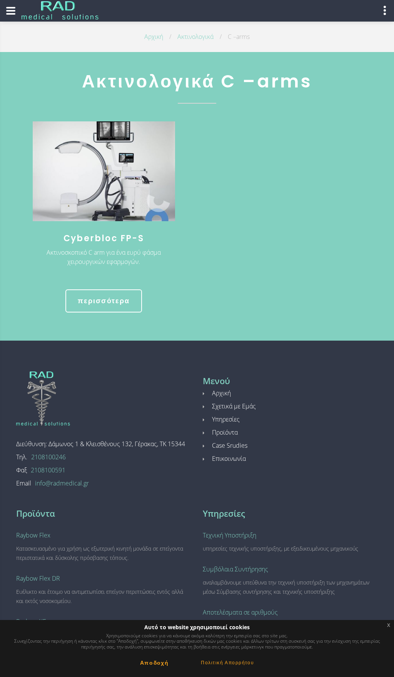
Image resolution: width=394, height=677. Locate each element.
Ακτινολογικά (195, 36)
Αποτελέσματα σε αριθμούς (240, 612)
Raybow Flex (33, 535)
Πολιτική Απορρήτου (227, 662)
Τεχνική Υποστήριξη (229, 535)
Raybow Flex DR (38, 578)
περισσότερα (104, 301)
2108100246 (48, 457)
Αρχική (153, 36)
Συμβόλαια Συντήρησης (235, 569)
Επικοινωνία (229, 458)
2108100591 (48, 470)
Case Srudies (229, 445)
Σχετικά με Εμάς (234, 406)
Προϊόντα (225, 432)
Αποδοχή (154, 663)
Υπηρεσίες (226, 419)
